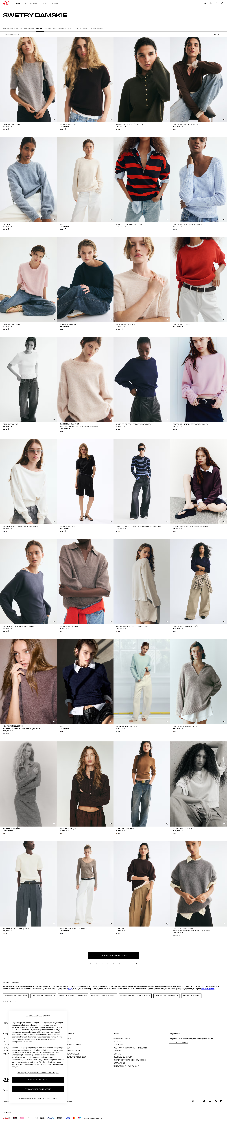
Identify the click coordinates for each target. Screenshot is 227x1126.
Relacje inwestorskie (69, 1051)
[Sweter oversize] (198, 279)
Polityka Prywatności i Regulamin (130, 1048)
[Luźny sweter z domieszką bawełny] (198, 481)
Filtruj (217, 34)
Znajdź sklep (120, 1045)
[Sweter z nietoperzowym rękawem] (142, 379)
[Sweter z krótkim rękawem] (28, 884)
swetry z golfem (207, 989)
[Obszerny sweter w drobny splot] (142, 581)
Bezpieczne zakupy (123, 1057)
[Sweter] (28, 179)
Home (44, 3)
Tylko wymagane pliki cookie (38, 1089)
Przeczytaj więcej (178, 1043)
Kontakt (118, 1054)
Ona (18, 3)
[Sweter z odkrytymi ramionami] (28, 581)
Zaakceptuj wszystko (38, 1080)
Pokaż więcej (9, 1001)
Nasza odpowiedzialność (70, 1045)
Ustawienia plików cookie (126, 1066)
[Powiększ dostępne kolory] (118, 129)
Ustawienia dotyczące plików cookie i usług (38, 1099)
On (25, 3)
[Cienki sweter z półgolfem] (142, 79)
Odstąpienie (119, 1063)
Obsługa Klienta (122, 1039)
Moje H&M (118, 1042)
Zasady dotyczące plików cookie (130, 1060)
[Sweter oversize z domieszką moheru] (85, 379)
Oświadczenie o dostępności (72, 1057)
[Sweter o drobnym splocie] (198, 79)
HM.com (6, 1023)
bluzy (70, 989)
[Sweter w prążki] (28, 784)
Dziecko (34, 3)
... (124, 963)
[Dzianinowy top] (28, 379)
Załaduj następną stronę (113, 955)
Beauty (54, 3)
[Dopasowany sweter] (85, 279)
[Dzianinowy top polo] (85, 581)
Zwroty (117, 1051)
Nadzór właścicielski (69, 1054)
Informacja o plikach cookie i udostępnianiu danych (38, 1073)
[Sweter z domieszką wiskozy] (198, 179)
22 (130, 963)
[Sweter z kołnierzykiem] (198, 681)
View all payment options (93, 1118)
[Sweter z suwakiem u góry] (142, 179)
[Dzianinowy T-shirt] (28, 79)
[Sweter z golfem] (142, 784)
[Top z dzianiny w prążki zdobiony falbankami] (142, 481)
